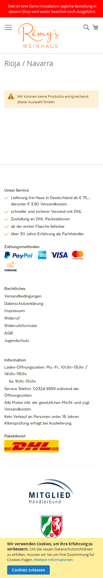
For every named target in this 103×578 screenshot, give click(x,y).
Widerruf (12, 318)
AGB (8, 333)
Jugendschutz (16, 340)
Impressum (14, 310)
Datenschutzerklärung (23, 303)
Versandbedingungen (22, 296)
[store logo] (39, 36)
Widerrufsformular (20, 325)
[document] (52, 558)
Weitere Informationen (53, 559)
